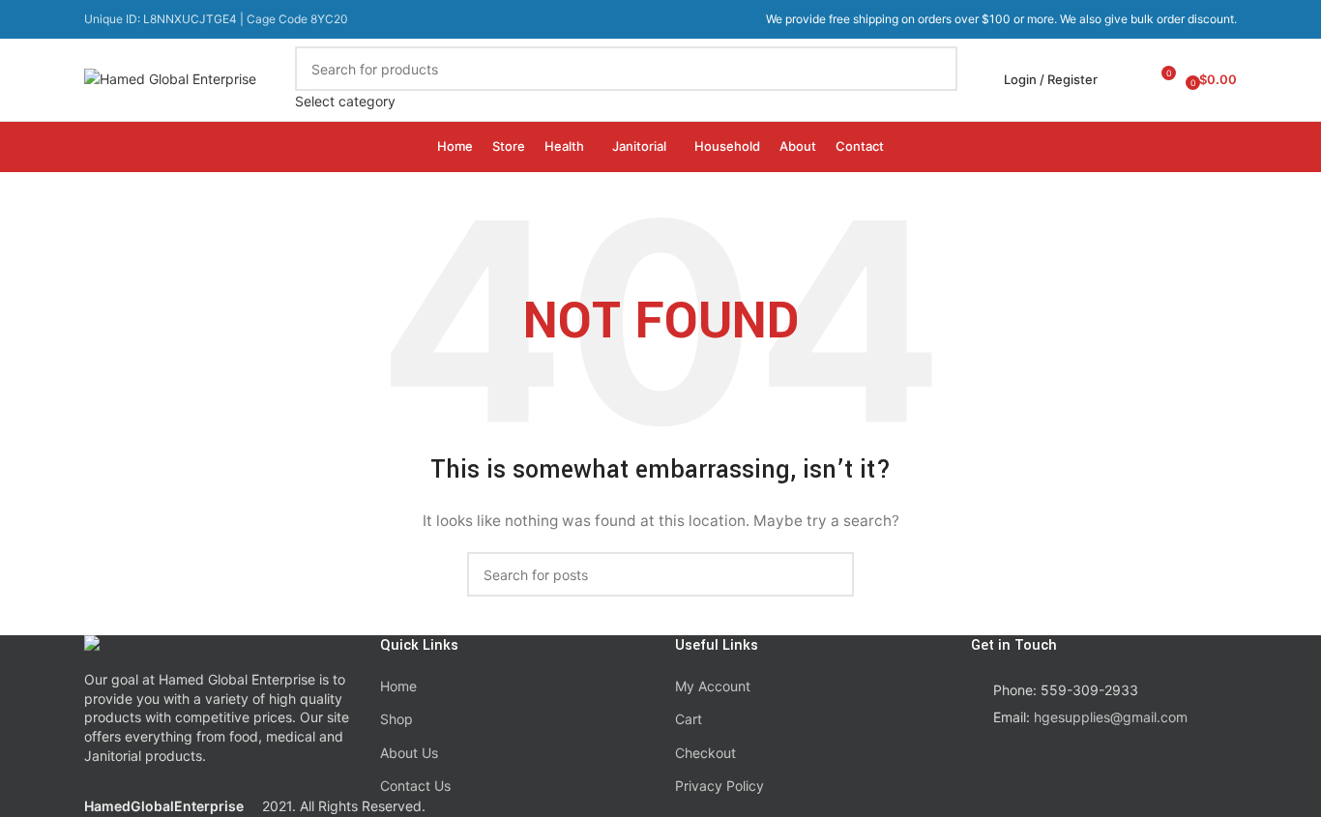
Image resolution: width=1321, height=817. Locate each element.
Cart (688, 719)
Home (398, 686)
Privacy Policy (719, 785)
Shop (396, 719)
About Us (409, 752)
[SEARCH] (935, 79)
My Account (712, 686)
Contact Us (415, 785)
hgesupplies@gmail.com (1111, 717)
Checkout (705, 752)
